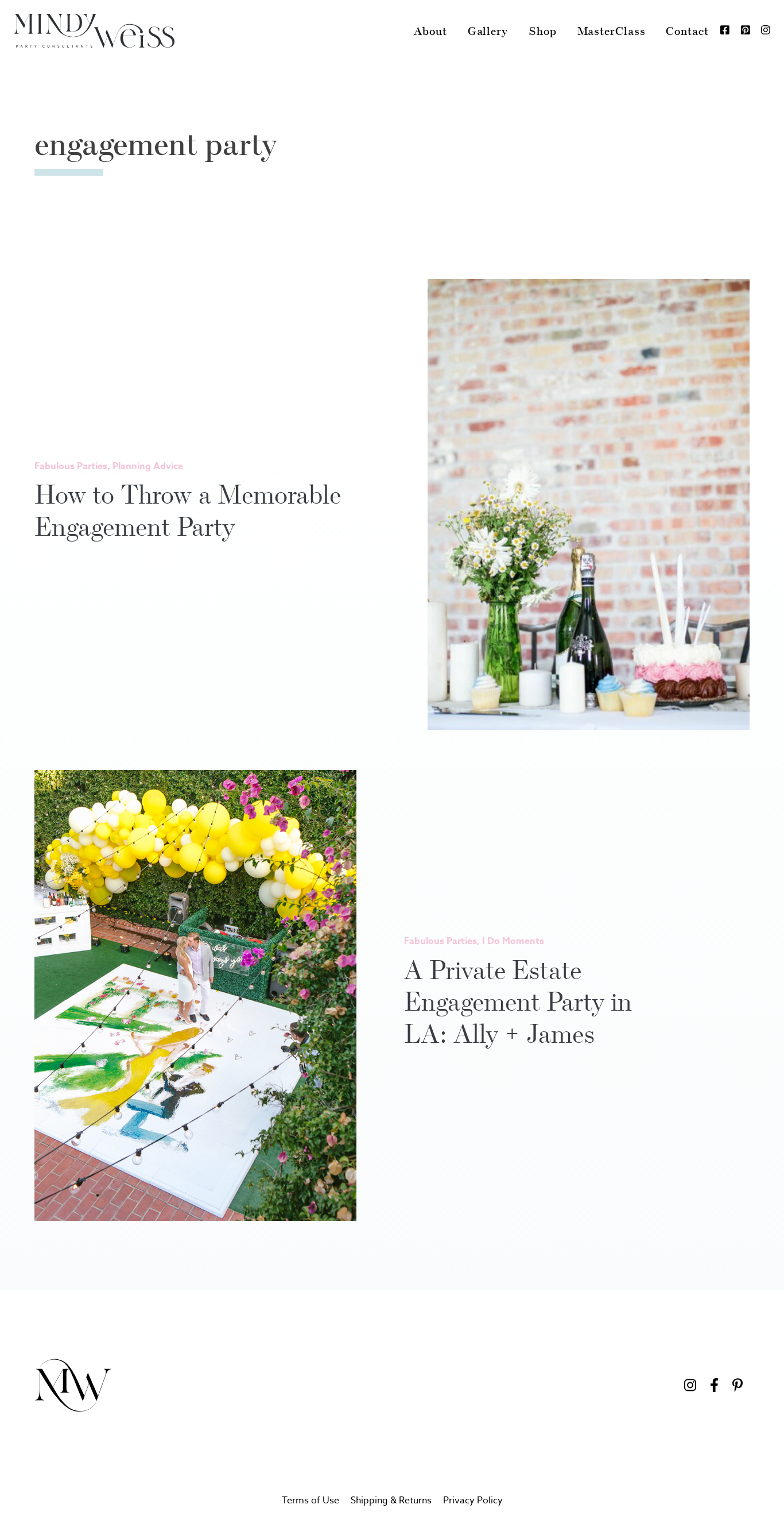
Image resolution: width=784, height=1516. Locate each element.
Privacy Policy (473, 1500)
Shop (543, 30)
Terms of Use (310, 1500)
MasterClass (611, 30)
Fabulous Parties (70, 466)
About (430, 30)
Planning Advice (147, 466)
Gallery (488, 30)
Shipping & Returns (391, 1500)
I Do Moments (513, 941)
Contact (687, 30)
